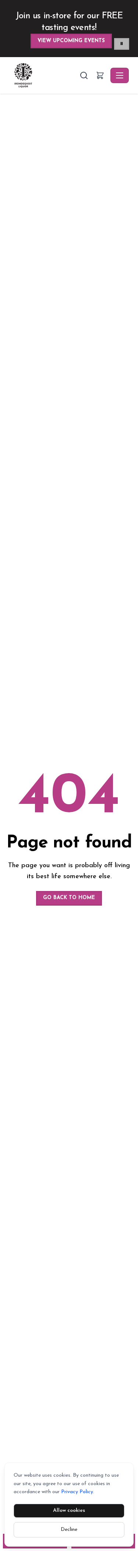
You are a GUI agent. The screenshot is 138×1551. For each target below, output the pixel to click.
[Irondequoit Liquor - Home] (43, 75)
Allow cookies (69, 1510)
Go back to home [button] (69, 898)
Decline (69, 1529)
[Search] (84, 75)
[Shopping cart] (100, 75)
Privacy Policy (77, 1492)
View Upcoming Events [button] (71, 41)
